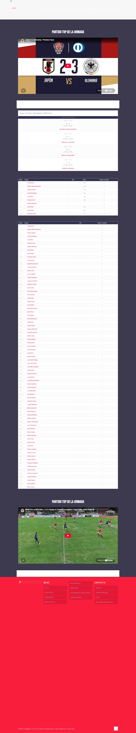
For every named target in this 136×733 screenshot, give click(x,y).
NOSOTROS (49, 592)
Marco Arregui (31, 432)
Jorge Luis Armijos (32, 281)
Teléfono (99, 588)
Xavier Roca (30, 312)
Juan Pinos (30, 445)
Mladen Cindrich (31, 418)
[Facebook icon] (107, 729)
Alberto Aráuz (31, 336)
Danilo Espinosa (31, 411)
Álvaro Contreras (31, 449)
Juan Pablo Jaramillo (32, 366)
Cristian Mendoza (32, 203)
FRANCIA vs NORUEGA (68, 168)
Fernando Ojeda (31, 213)
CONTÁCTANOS (76, 597)
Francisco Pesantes (32, 463)
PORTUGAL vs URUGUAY (68, 142)
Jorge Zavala (30, 260)
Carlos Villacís (31, 325)
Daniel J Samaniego (32, 421)
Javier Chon (30, 353)
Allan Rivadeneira (31, 384)
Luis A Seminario (31, 425)
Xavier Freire (30, 439)
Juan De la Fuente (32, 363)
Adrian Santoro (31, 456)
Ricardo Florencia (32, 373)
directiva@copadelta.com (104, 602)
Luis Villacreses (31, 391)
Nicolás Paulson (31, 397)
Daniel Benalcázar (32, 318)
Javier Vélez (30, 298)
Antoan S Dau (31, 442)
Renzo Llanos (31, 487)
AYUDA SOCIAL (50, 602)
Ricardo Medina (31, 339)
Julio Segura (30, 315)
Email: (98, 597)
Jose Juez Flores (31, 267)
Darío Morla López (32, 308)
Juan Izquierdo (31, 483)
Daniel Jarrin (30, 270)
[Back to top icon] (116, 728)
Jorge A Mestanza (32, 277)
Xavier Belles (30, 305)
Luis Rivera (30, 196)
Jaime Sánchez (31, 470)
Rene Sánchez (31, 428)
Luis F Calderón (31, 274)
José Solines (30, 377)
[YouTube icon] (109, 729)
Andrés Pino (30, 322)
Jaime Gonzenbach (32, 473)
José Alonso (30, 183)
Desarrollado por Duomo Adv (65, 729)
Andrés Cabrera (31, 189)
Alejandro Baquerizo (32, 263)
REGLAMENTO (75, 583)
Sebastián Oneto (31, 401)
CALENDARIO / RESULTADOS (80, 593)
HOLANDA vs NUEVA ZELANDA (67, 129)
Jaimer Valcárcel (31, 387)
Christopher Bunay (32, 291)
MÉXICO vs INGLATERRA (68, 155)
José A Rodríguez (32, 193)
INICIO (47, 588)
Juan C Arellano (31, 346)
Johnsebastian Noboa (33, 380)
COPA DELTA (49, 597)
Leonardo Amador (32, 332)
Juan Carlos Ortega (32, 360)
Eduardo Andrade (32, 415)
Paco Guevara (31, 294)
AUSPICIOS (74, 588)
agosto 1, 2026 (68, 120)
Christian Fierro (31, 200)
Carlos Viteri (30, 210)
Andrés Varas (31, 301)
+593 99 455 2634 (102, 592)
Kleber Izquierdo (31, 435)
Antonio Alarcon (31, 459)
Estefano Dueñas (31, 284)
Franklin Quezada (32, 466)
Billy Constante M (31, 408)
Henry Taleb (30, 207)
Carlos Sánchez (31, 349)
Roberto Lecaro (31, 452)
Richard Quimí (31, 342)
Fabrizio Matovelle (32, 329)
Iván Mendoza (31, 394)
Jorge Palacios (31, 480)
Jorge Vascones (31, 476)
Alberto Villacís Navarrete (34, 186)
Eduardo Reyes (31, 356)
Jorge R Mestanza (32, 404)
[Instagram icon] (111, 729)
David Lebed (30, 370)
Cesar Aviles (30, 287)
